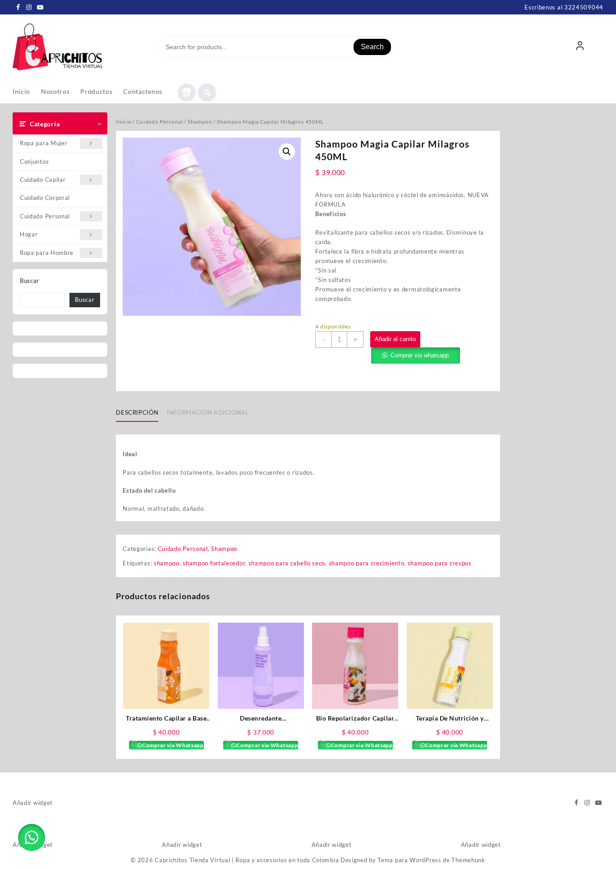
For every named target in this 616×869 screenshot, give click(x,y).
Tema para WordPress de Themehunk (431, 860)
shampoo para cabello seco (287, 563)
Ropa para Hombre (47, 252)
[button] (287, 151)
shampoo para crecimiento (367, 563)
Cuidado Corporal (45, 197)
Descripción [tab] (137, 412)
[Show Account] (580, 47)
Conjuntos (34, 161)
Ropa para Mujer (44, 143)
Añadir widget (33, 802)
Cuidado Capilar (43, 179)
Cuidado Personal (45, 216)
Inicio (123, 121)
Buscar (29, 280)
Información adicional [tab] (208, 412)
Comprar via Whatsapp (172, 745)
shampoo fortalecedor (214, 563)
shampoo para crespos (440, 563)
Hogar (29, 234)
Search (372, 47)
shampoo (166, 563)
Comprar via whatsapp (420, 355)
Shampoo (200, 121)
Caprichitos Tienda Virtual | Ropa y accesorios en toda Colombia (247, 860)
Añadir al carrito (395, 339)
